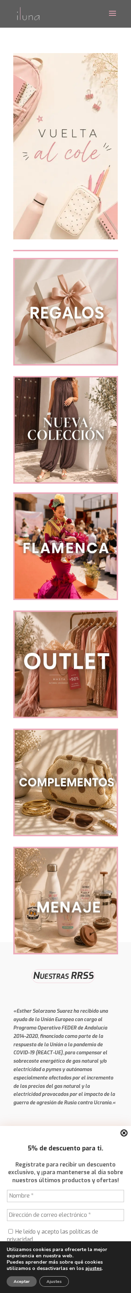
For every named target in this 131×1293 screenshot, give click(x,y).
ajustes (93, 1268)
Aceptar (22, 1281)
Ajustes (54, 1281)
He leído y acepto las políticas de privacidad (52, 1235)
